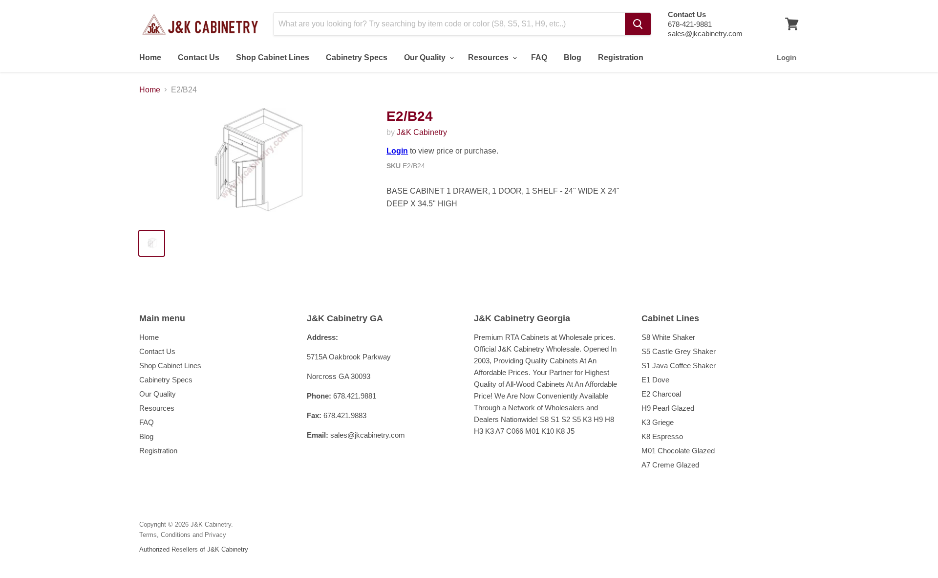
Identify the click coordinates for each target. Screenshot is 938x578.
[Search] (638, 24)
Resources (489, 57)
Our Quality (426, 57)
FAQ (539, 57)
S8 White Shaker (668, 337)
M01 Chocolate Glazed (678, 450)
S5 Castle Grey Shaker (678, 351)
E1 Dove (655, 380)
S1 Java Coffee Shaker (678, 365)
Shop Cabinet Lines (272, 57)
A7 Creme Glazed (670, 465)
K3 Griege (657, 422)
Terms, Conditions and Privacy (182, 534)
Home (150, 57)
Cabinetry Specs (356, 57)
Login (786, 57)
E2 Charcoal (661, 394)
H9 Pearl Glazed (667, 408)
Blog (572, 57)
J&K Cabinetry (422, 132)
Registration (620, 57)
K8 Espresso (662, 436)
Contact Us (198, 57)
